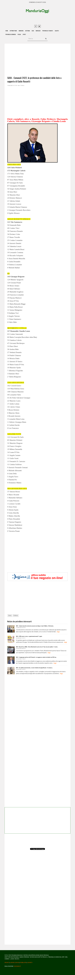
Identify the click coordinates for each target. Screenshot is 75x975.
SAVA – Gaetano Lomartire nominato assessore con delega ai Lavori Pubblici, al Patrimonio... (35, 626)
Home (6, 30)
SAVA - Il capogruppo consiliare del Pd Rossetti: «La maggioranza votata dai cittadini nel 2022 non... (36, 657)
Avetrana (27, 30)
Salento (57, 30)
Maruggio (38, 30)
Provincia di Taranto (47, 30)
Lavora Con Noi (14, 962)
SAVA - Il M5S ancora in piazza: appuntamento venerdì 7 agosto (29, 636)
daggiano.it (17, 966)
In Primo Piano (13, 30)
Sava (33, 30)
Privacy (7, 962)
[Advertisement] (44, 19)
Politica (16, 615)
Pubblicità (23, 962)
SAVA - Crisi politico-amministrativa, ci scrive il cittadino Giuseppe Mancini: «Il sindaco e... (34, 667)
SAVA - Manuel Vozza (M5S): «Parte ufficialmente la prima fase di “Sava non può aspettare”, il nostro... (37, 647)
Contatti (29, 962)
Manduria (21, 30)
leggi (58, 631)
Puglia (19, 34)
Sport (24, 34)
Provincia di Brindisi (10, 34)
